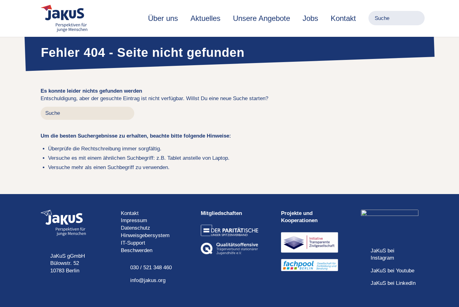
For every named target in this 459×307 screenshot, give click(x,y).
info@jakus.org (147, 280)
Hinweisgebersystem (145, 235)
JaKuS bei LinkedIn (393, 283)
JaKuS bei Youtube (392, 271)
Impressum (134, 220)
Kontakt (130, 213)
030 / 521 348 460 (151, 267)
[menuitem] (163, 18)
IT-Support (133, 243)
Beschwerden (136, 250)
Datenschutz (135, 228)
